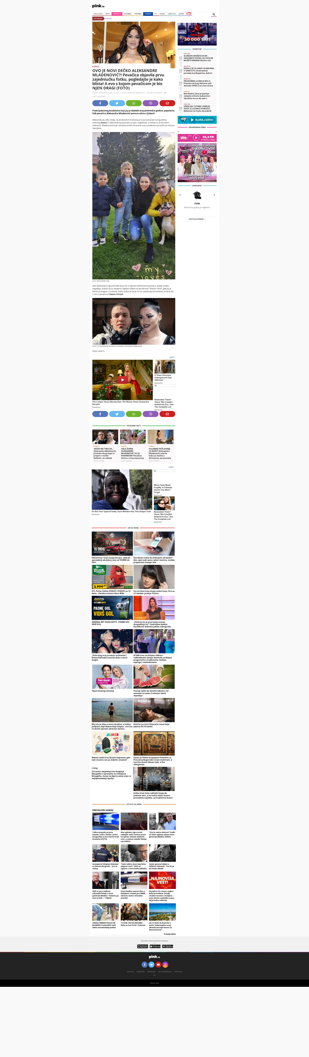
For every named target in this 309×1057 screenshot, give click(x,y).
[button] (95, 441)
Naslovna (98, 14)
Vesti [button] (108, 14)
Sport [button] (162, 14)
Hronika (138, 14)
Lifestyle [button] (172, 14)
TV (155, 14)
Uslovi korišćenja (165, 972)
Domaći (95, 66)
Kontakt (130, 972)
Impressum (151, 972)
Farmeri (148, 14)
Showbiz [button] (127, 14)
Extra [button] (181, 14)
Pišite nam (178, 972)
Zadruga (117, 14)
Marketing (141, 972)
